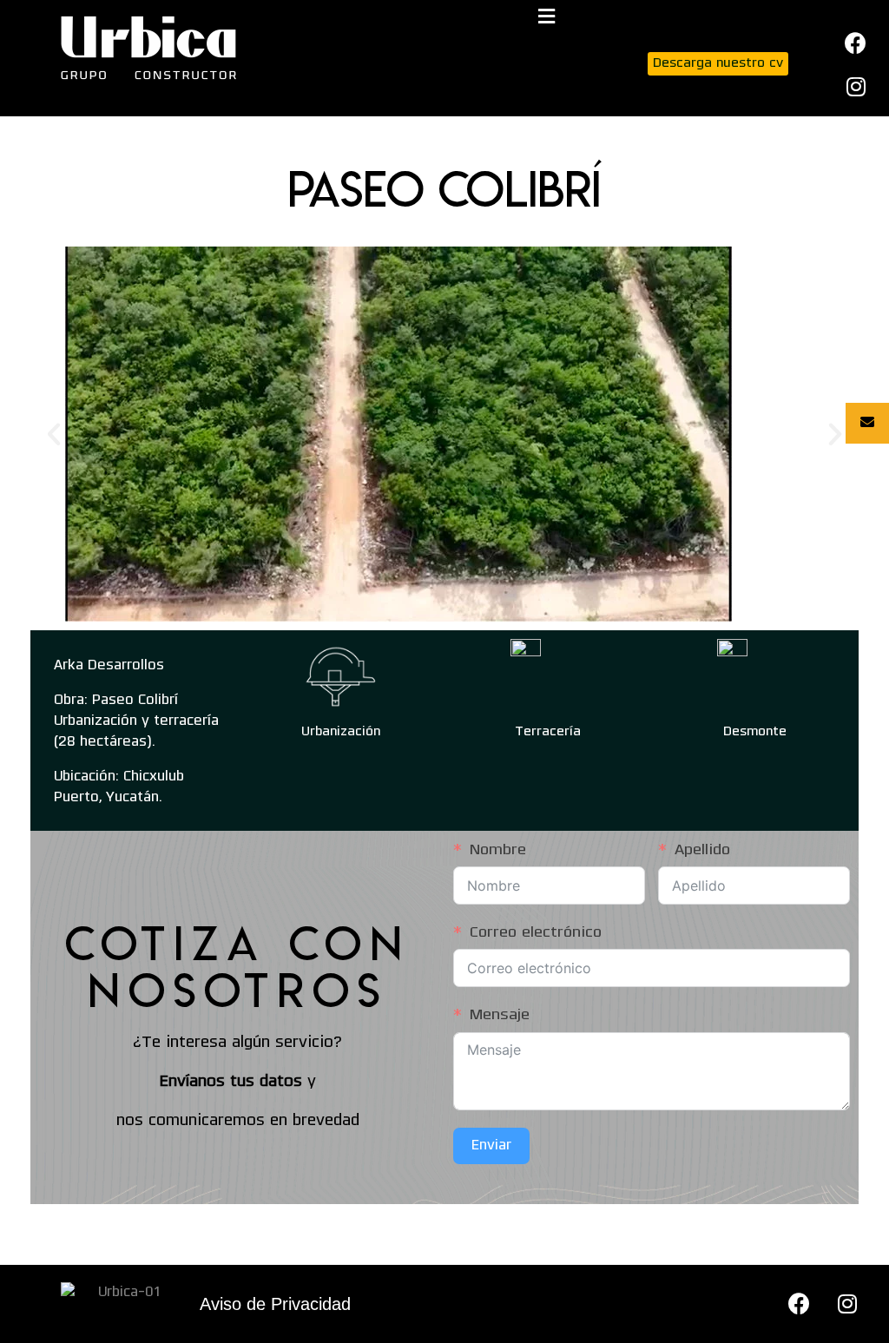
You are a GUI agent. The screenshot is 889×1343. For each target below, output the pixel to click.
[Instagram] (856, 86)
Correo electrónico (536, 932)
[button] (547, 17)
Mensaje (500, 1015)
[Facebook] (856, 42)
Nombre (498, 850)
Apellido (702, 850)
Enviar (491, 1146)
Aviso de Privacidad (275, 1303)
